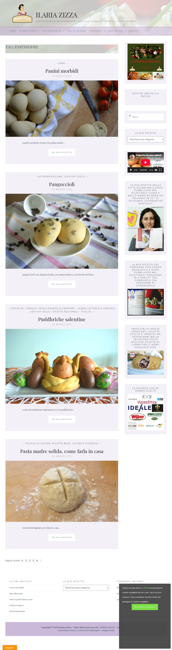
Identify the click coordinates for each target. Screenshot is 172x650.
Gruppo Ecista (108, 630)
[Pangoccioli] (62, 268)
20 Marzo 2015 (62, 456)
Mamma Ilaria (28, 31)
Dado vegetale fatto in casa (20, 599)
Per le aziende (77, 31)
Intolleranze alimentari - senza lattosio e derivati (76, 308)
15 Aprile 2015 (61, 76)
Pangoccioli (62, 184)
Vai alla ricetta (63, 153)
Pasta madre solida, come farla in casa (61, 451)
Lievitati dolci (75, 176)
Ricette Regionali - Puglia (72, 311)
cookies (145, 588)
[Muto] (156, 170)
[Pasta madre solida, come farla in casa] (62, 521)
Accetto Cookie (144, 607)
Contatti (134, 31)
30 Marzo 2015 (62, 189)
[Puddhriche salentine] (62, 403)
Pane (61, 63)
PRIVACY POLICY (107, 627)
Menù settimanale (17, 611)
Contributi (96, 31)
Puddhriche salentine (61, 319)
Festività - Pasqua (24, 308)
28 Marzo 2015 (62, 324)
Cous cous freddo (16, 588)
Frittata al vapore (16, 605)
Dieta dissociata (16, 593)
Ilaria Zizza (56, 14)
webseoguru (94, 630)
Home (13, 31)
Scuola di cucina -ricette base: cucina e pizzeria (62, 443)
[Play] (131, 170)
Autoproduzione (50, 176)
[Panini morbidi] (62, 136)
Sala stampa (116, 31)
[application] (146, 162)
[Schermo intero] (160, 170)
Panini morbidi (61, 70)
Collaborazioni (52, 31)
